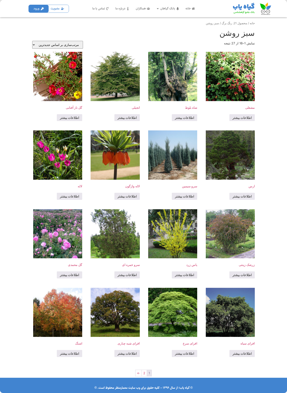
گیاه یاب (244, 7)
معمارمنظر (121, 387)
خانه (252, 23)
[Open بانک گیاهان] (157, 8)
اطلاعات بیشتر (242, 118)
